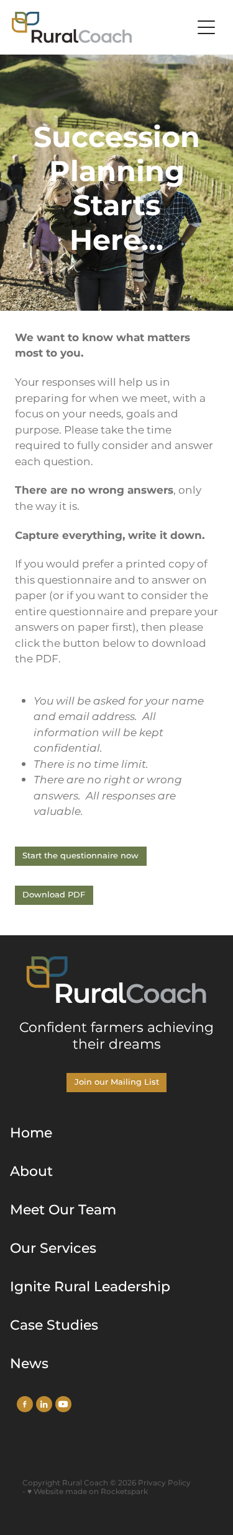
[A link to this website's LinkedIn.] (44, 1404)
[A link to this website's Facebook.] (25, 1404)
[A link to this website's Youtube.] (63, 1404)
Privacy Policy (164, 1483)
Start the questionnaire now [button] (80, 856)
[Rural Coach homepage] (102, 27)
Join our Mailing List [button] (117, 1082)
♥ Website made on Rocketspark (87, 1492)
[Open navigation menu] (206, 27)
